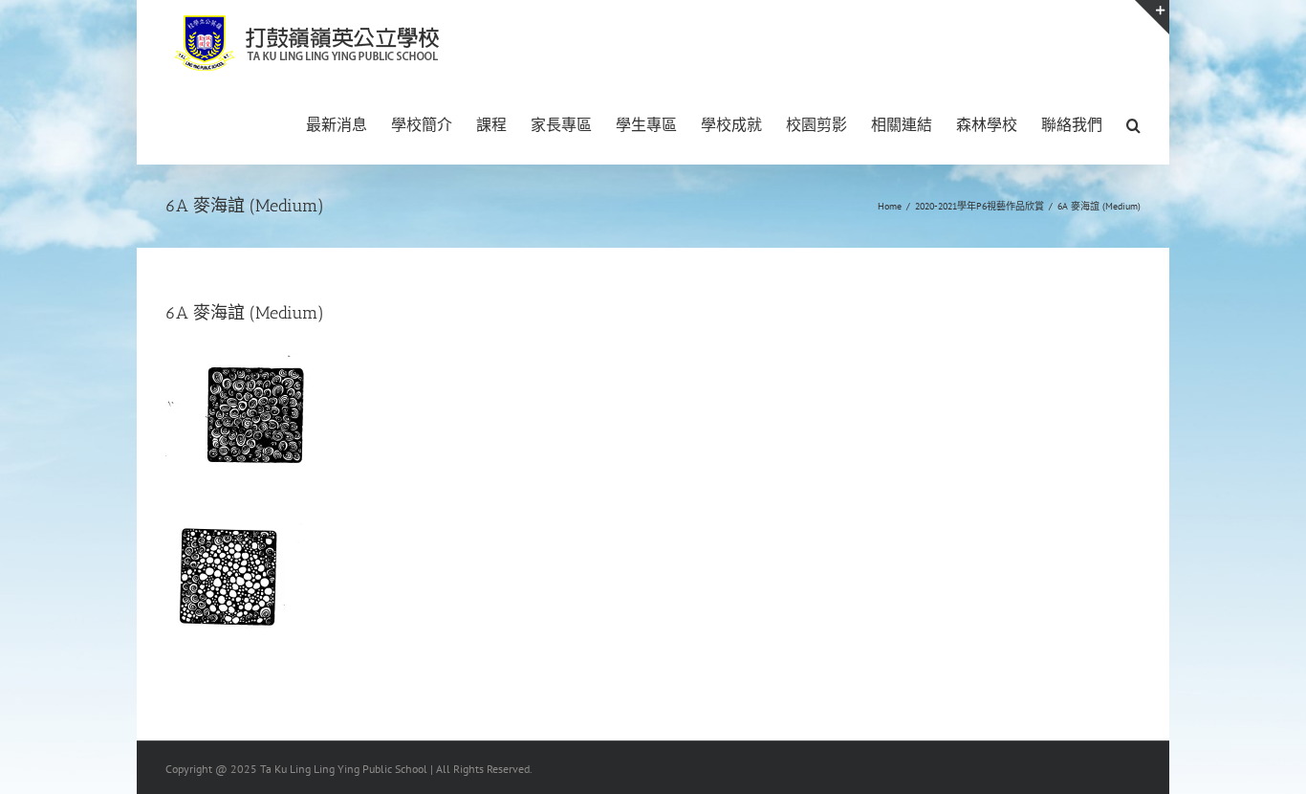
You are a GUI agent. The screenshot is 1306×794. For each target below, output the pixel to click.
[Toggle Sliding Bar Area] (1152, 17)
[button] (1133, 123)
